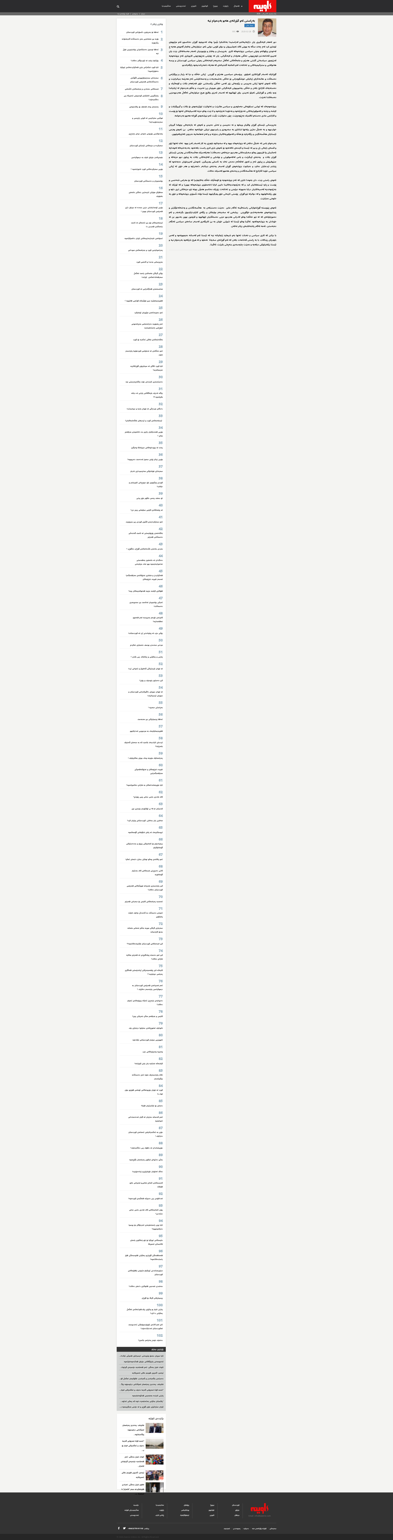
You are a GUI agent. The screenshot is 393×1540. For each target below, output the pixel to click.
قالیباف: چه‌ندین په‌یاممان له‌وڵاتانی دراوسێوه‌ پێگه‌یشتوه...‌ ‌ (133, 1430)
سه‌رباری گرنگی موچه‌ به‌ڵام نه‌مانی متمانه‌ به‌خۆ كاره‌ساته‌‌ (145, 930)
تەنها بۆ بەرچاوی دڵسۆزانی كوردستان (142, 32)
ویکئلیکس (185, 1510)
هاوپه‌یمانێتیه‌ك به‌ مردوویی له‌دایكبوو (146, 731)
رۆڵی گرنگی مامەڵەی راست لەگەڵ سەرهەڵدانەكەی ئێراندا (148, 275)
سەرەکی (273, 1528)
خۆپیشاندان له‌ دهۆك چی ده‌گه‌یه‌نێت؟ (146, 1148)
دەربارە (143, 13)
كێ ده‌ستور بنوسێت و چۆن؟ (151, 680)
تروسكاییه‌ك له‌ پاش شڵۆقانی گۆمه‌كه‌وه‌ (145, 832)
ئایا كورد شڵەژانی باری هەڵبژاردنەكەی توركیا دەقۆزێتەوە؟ (139, 69)
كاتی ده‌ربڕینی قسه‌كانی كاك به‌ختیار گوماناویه (147, 872)
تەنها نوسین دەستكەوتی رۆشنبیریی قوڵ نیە (141, 51)
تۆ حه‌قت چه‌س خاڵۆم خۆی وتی (149, 498)
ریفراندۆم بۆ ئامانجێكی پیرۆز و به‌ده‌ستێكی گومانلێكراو (144, 845)
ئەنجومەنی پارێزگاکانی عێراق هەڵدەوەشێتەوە (143, 1361)
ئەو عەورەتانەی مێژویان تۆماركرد (148, 312)
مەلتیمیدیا (160, 1505)
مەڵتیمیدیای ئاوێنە (132, 1510)
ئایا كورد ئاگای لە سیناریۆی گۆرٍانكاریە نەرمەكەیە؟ (146, 368)
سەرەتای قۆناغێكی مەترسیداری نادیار (146, 471)
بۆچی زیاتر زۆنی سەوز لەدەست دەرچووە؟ (145, 459)
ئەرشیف (227, 1528)
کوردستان (235, 1505)
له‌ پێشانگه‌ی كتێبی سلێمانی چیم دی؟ (147, 510)
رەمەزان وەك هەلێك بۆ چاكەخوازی (144, 106)
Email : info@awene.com (260, 1515)
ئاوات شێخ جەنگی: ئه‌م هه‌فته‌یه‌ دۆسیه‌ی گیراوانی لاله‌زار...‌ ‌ (132, 1461)
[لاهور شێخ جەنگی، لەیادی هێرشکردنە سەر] (154, 1487)
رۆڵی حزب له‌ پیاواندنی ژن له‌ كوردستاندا (145, 633)
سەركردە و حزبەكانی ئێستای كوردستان (146, 145)
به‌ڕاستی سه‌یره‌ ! (155, 707)
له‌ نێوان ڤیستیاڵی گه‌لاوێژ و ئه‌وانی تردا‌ (145, 668)
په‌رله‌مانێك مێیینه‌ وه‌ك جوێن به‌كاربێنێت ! (145, 758)
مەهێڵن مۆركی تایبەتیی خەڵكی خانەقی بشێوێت (146, 194)
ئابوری (193, 6)
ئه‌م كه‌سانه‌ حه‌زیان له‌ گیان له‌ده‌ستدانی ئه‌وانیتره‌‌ (145, 1119)
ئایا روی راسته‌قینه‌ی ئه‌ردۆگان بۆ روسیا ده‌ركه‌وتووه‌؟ (146, 1227)
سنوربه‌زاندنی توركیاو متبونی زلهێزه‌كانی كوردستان (145, 1272)
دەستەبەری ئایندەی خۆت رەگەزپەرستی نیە (144, 382)
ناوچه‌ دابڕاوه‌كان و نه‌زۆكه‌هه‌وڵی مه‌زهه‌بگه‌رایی (148, 771)
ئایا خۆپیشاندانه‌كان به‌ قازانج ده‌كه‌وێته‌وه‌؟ (144, 785)
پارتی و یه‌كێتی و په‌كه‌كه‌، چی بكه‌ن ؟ (147, 657)
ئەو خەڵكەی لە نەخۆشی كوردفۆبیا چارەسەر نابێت (144, 353)
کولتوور (205, 6)
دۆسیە (136, 1505)
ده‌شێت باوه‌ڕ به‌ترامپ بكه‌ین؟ (150, 1340)
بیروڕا (215, 6)
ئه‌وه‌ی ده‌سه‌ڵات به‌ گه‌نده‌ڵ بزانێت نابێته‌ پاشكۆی (145, 914)
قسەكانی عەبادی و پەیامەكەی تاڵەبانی (142, 89)
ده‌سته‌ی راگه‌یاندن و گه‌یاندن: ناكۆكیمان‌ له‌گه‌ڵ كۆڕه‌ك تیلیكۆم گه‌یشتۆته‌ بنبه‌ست (128, 1378)
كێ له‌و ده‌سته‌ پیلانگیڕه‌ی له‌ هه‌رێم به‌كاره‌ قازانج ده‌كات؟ (144, 957)
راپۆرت (225, 6)
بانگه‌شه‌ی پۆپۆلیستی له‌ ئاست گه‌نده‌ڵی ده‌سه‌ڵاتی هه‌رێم (145, 535)
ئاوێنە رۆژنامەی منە (123, 13)
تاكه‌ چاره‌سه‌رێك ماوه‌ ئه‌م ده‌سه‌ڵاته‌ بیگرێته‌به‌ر (147, 1076)
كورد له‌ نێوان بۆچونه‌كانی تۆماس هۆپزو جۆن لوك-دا (144, 1092)
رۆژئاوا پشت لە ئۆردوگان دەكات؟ (145, 60)
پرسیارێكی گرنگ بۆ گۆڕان (152, 1298)
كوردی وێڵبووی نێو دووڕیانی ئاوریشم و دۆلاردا (146, 484)
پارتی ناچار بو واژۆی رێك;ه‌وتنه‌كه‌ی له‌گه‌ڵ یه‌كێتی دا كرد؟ (145, 1311)
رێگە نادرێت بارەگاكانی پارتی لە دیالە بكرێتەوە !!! (147, 395)
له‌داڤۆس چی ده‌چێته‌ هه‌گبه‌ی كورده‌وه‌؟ (145, 1198)
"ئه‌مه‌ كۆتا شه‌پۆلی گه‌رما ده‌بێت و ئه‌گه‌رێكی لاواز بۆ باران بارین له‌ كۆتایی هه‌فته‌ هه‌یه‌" (125, 1390)
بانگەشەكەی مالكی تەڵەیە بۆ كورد (148, 339)
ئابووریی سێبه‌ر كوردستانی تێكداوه (147, 1040)
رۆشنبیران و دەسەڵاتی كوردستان (148, 181)
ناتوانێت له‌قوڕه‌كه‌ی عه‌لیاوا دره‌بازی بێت (146, 1028)
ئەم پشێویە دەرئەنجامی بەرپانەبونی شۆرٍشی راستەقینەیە (147, 326)
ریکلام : (138, 1528)
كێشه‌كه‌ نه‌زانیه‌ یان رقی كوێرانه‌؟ (148, 1063)
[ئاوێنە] (262, 6)
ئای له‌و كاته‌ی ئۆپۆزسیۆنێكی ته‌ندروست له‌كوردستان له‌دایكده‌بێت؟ (145, 1326)
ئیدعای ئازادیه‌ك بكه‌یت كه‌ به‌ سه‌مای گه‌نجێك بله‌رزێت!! (143, 744)
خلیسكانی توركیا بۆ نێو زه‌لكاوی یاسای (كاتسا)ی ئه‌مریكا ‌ (146, 1242)
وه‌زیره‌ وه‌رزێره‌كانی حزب (152, 1051)
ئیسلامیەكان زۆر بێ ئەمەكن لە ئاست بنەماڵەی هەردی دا (147, 224)
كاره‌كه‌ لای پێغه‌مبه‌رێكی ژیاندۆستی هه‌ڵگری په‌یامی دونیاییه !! (144, 972)
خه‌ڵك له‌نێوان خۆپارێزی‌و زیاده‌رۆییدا (147, 1171)
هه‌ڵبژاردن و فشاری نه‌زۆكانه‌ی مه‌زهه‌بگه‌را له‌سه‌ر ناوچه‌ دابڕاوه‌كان (144, 577)
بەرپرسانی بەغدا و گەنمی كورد (149, 262)
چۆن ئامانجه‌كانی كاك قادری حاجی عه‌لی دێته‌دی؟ (146, 1211)
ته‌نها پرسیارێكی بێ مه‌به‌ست (150, 719)
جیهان (236, 1515)
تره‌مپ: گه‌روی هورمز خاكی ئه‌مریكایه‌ (147, 1373)
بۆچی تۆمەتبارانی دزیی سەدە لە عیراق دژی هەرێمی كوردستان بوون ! (144, 209)
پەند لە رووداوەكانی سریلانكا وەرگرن (147, 447)
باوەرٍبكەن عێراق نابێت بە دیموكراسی (147, 157)
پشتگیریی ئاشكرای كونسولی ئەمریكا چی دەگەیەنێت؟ (141, 97)
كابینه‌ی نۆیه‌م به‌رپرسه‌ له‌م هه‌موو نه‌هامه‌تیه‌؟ (148, 619)
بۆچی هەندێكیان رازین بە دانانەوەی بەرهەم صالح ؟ (144, 434)
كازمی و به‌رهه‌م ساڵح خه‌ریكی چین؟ (147, 1016)
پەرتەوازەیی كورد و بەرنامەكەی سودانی (145, 250)
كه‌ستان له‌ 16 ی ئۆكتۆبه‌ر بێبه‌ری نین (147, 808)
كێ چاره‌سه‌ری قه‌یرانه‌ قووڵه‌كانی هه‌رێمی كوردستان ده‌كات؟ (145, 887)
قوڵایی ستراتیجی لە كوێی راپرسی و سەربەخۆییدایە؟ (147, 120)
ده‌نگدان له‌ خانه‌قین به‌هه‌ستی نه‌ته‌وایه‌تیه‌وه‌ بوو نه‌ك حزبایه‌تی (149, 562)
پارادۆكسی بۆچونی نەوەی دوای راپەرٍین (146, 133)
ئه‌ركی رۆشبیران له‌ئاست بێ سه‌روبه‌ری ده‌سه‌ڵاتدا (146, 604)
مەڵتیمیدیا (166, 6)
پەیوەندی (135, 13)
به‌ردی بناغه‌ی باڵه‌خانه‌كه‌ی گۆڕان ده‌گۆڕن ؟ (144, 549)
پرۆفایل (186, 1505)
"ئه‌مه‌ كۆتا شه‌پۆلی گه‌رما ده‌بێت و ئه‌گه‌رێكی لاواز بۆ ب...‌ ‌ (133, 1446)
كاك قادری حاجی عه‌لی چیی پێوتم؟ (148, 797)
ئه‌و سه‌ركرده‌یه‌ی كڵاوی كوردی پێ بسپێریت (144, 522)
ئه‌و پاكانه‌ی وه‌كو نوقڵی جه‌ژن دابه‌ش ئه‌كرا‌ (144, 859)
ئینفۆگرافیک (184, 1515)
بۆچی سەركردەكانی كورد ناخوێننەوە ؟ (147, 169)
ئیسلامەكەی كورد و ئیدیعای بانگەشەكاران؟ (144, 420)
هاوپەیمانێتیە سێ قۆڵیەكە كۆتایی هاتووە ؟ (144, 301)
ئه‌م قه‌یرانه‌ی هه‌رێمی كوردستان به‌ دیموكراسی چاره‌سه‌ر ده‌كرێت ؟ (147, 987)
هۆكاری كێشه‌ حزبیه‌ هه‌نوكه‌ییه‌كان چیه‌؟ (145, 591)
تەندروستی (181, 6)
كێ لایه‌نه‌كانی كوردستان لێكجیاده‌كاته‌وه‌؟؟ (145, 943)
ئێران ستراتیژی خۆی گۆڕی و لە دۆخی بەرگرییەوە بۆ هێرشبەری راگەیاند (133, 1407)
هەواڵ (236, 6)
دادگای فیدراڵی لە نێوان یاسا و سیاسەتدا (145, 409)
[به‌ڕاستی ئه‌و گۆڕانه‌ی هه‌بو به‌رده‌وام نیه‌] (267, 27)
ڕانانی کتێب (159, 1515)
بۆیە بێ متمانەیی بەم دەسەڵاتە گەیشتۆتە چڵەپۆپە (140, 40)
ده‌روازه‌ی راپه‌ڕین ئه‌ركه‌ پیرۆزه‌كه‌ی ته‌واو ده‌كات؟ (145, 1002)
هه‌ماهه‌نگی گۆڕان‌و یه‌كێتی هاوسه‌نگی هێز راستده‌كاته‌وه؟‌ (144, 1257)
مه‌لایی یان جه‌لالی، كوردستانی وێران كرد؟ (145, 820)
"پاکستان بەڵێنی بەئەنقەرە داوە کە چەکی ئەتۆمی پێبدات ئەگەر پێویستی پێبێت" (128, 1401)
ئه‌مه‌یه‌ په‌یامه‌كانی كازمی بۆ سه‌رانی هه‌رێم (144, 901)
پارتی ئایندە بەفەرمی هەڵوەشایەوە (147, 1395)
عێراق (237, 1510)
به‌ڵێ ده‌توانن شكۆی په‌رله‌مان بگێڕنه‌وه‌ (146, 1159)
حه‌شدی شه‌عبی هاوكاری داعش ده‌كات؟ (146, 1286)
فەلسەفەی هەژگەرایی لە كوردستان (147, 289)
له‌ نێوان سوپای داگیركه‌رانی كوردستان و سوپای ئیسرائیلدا (145, 693)
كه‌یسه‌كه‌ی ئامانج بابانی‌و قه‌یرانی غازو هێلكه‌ (146, 1184)
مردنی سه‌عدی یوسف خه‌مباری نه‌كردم (146, 645)
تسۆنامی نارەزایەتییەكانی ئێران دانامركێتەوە (144, 238)
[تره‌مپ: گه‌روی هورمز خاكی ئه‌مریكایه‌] (154, 1475)
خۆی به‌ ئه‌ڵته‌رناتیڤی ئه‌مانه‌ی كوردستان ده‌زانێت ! (145, 1134)
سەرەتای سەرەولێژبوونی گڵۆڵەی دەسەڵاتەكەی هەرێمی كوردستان (144, 79)
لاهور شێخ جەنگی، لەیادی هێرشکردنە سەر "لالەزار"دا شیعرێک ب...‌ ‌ (132, 1489)
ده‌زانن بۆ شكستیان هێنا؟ (152, 1105)
